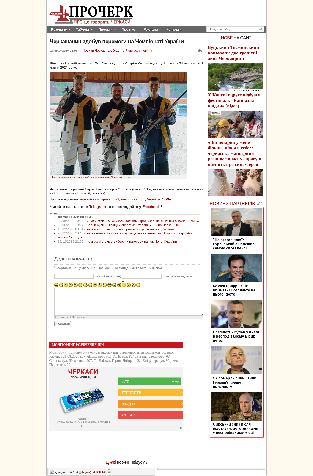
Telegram (97, 207)
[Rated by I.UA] (125, 472)
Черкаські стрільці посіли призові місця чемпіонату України (130, 229)
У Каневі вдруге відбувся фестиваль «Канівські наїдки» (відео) (234, 100)
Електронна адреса (177, 276)
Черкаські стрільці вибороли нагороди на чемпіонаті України (131, 241)
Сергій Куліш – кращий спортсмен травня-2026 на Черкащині (132, 225)
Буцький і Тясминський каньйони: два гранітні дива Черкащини (233, 53)
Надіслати (62, 323)
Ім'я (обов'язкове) (108, 276)
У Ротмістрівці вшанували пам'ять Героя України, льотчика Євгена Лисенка (142, 221)
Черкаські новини (139, 50)
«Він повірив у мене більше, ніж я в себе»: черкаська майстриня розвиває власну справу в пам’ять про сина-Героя (234, 153)
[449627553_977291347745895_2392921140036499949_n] (118, 173)
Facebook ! (152, 207)
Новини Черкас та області (102, 50)
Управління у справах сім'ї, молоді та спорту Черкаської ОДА (125, 199)
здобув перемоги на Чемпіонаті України (117, 41)
